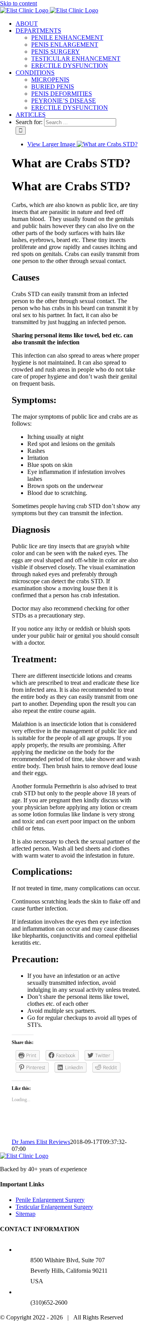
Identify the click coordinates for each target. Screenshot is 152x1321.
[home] (24, 1156)
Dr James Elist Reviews (41, 1142)
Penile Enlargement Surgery (50, 1199)
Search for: (29, 122)
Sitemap (25, 1213)
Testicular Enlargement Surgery (54, 1206)
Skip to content (18, 3)
